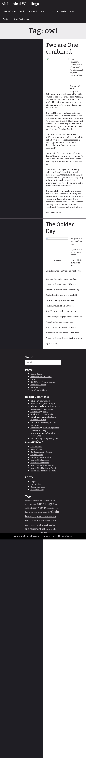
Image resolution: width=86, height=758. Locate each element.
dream (34, 504)
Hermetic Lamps (36, 11)
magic (34, 517)
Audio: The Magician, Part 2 (43, 468)
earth (40, 504)
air (26, 500)
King (35, 512)
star (37, 529)
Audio (5, 19)
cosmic (52, 500)
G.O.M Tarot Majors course (62, 11)
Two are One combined (62, 48)
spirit (51, 524)
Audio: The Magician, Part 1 (43, 471)
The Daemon (44, 401)
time (47, 529)
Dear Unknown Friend (13, 11)
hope (57, 508)
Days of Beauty (37, 449)
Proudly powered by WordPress (57, 536)
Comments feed (37, 487)
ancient (29, 500)
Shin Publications (22, 19)
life (50, 511)
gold (56, 504)
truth (53, 529)
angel (34, 500)
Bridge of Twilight (47, 403)
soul (43, 524)
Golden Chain (36, 455)
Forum (33, 379)
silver (38, 525)
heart (34, 508)
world (44, 533)
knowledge (42, 512)
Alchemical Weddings (20, 3)
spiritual (30, 529)
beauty (42, 500)
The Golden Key (60, 228)
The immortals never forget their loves (45, 408)
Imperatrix (48, 414)
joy (32, 512)
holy (53, 508)
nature (53, 520)
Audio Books (36, 374)
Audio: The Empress (39, 463)
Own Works (35, 387)
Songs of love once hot (41, 457)
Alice (32, 403)
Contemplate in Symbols (41, 452)
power (27, 525)
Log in (33, 481)
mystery (46, 520)
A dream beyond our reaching (43, 424)
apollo (37, 500)
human (28, 512)
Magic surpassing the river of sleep (44, 429)
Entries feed (36, 484)
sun (42, 529)
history (49, 508)
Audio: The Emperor (39, 460)
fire (47, 504)
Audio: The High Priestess (42, 465)
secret (33, 525)
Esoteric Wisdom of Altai (43, 418)
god (51, 504)
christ (47, 500)
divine (28, 504)
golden (28, 508)
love (28, 516)
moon (39, 520)
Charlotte (35, 412)
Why (45, 412)
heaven (42, 508)
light (55, 512)
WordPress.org (37, 490)
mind (33, 520)
